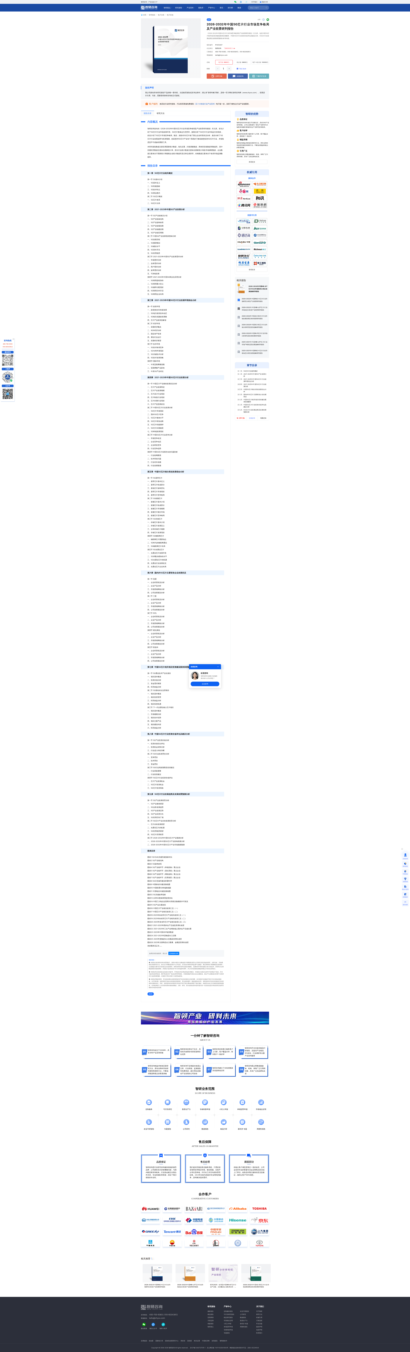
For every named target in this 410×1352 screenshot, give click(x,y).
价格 (208, 62)
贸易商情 (211, 1317)
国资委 (189, 1341)
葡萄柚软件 (223, 1341)
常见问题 (259, 1323)
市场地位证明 (228, 1320)
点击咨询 (205, 684)
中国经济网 (205, 1341)
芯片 (209, 19)
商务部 (183, 1341)
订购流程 (259, 1320)
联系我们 (259, 1333)
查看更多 (252, 162)
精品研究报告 (228, 1317)
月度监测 (211, 1320)
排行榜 (230, 8)
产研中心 (211, 8)
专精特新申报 (228, 1330)
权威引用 (259, 1317)
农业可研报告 (244, 1311)
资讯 (221, 8)
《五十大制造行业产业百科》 (205, 104)
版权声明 (149, 87)
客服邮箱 (210, 55)
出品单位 (210, 48)
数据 (239, 8)
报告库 (200, 8)
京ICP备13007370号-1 (198, 1348)
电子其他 (170, 15)
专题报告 (227, 1333)
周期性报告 (243, 1327)
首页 (144, 15)
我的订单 (265, 2)
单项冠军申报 (228, 1327)
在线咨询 (240, 76)
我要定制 (263, 418)
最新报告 (211, 1311)
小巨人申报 (227, 1323)
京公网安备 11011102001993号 (217, 1348)
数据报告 (243, 1317)
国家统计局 (159, 1341)
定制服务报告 (228, 1311)
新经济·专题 (244, 1323)
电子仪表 (161, 15)
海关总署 (197, 1341)
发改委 (151, 1341)
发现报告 (215, 1341)
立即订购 (218, 76)
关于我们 (254, 2)
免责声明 (259, 1330)
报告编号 (210, 45)
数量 (208, 69)
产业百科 (190, 8)
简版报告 (211, 1323)
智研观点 (167, 8)
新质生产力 (243, 1320)
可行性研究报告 (229, 1314)
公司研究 (243, 1314)
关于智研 (259, 1311)
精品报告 (211, 1314)
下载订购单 (242, 69)
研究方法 (259, 1314)
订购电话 (210, 52)
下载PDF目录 (261, 76)
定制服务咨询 (173, 953)
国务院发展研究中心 (172, 1341)
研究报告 (178, 8)
